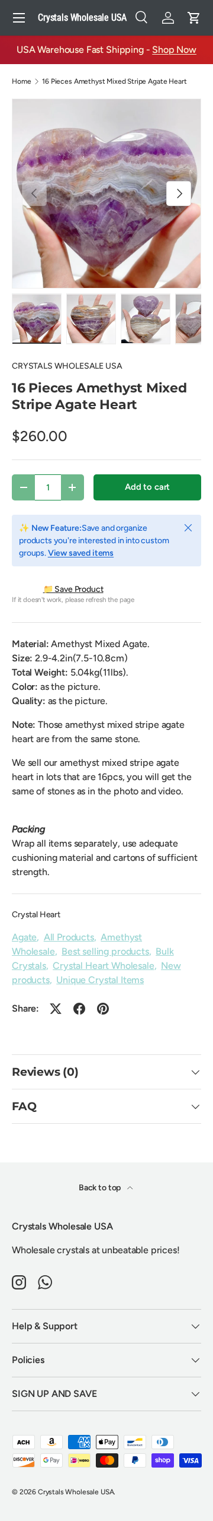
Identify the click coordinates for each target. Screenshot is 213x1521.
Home (21, 81)
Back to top (100, 1188)
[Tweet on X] (55, 1009)
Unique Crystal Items (100, 980)
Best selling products (105, 951)
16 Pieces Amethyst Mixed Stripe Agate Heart (114, 81)
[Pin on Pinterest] (103, 1009)
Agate (24, 937)
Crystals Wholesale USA (76, 1492)
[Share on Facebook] (79, 1009)
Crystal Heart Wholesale (103, 965)
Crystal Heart (36, 915)
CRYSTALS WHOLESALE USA (67, 366)
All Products (69, 937)
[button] (194, 18)
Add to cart (147, 486)
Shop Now (174, 49)
